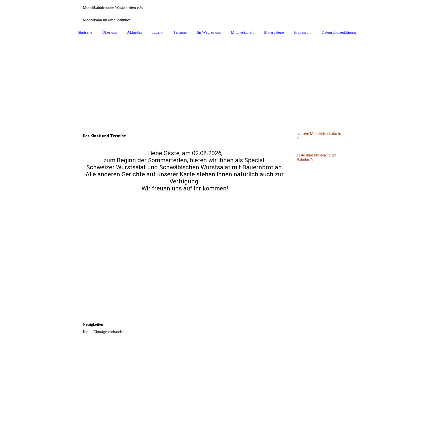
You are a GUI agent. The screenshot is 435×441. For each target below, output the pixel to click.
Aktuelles (134, 32)
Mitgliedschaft (242, 32)
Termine (180, 32)
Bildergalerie (274, 32)
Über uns (109, 32)
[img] (217, 14)
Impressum (302, 32)
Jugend (157, 32)
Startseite (85, 32)
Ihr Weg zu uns (209, 32)
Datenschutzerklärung (338, 32)
